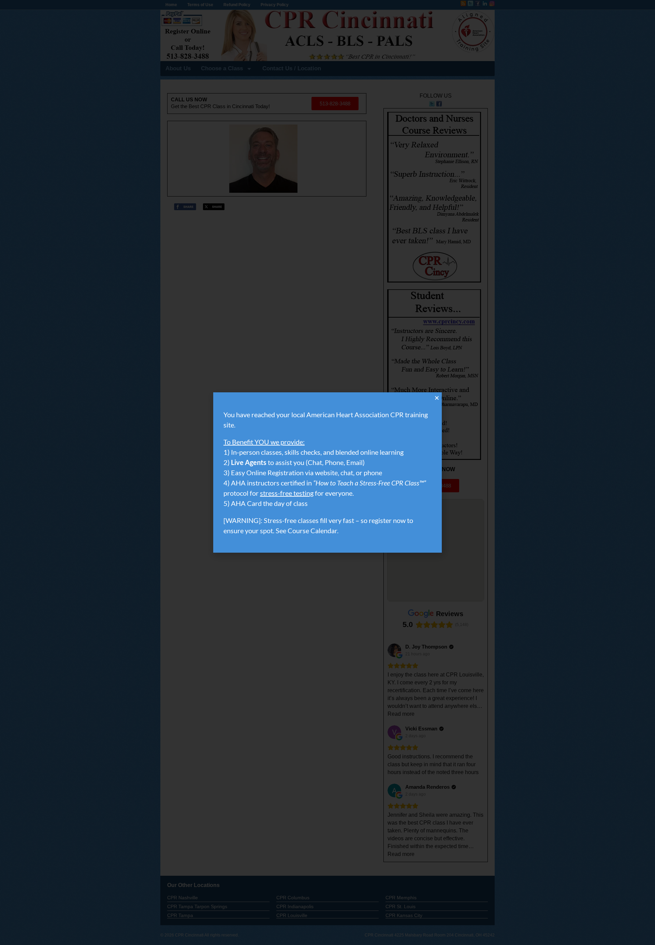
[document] (327, 472)
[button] (436, 398)
